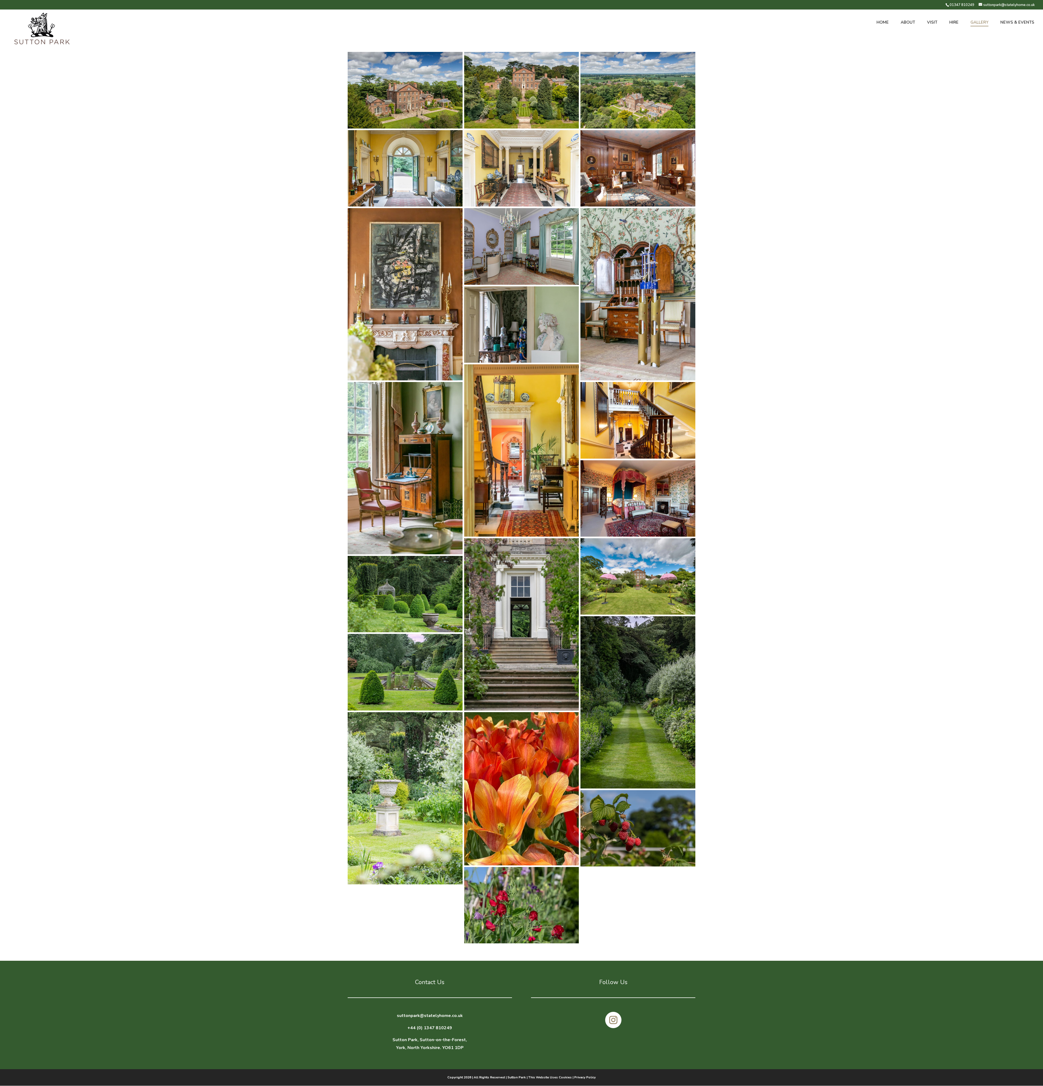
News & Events (1017, 22)
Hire (954, 22)
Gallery (979, 22)
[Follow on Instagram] (613, 1020)
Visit (932, 22)
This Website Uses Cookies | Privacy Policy (562, 1077)
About (908, 22)
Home (883, 22)
